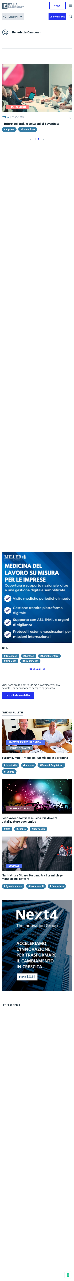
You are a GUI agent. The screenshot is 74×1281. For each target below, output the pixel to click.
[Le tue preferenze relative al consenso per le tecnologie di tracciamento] (68, 1275)
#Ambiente (10, 660)
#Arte (7, 828)
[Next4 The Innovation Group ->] (37, 989)
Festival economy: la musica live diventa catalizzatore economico (29, 819)
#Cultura (21, 828)
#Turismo (9, 771)
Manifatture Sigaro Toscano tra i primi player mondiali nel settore (33, 877)
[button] (70, 6)
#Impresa (9, 129)
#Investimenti (36, 886)
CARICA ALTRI (37, 668)
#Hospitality (10, 765)
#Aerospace (10, 655)
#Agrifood (28, 655)
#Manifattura (57, 886)
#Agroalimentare (49, 655)
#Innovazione (27, 129)
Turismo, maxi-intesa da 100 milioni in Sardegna (35, 758)
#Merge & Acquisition (51, 765)
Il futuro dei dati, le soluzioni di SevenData (31, 123)
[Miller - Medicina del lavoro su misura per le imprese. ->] (37, 641)
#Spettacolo (38, 828)
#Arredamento (30, 660)
